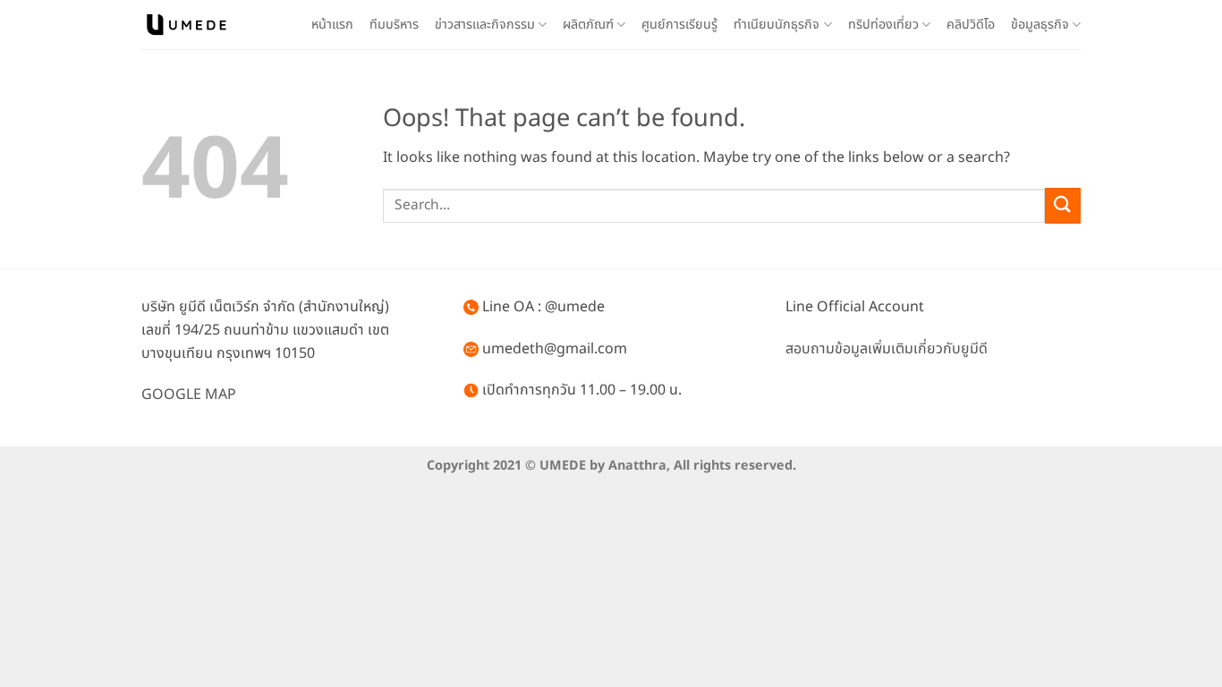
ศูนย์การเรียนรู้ (679, 24)
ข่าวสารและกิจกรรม (485, 24)
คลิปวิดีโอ (970, 24)
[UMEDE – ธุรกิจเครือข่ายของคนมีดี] (186, 25)
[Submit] (1063, 205)
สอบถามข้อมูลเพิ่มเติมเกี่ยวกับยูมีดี (886, 349)
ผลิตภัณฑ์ (588, 24)
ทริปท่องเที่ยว (883, 24)
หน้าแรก (332, 24)
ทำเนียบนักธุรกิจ (776, 24)
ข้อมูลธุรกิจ (1040, 24)
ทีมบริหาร (394, 24)
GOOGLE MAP (188, 394)
